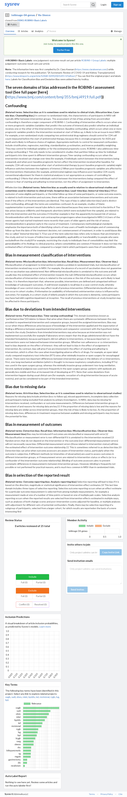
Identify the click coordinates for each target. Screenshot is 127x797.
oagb (7, 697)
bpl (6, 699)
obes (19, 697)
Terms (92, 794)
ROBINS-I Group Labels (93, 60)
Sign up (117, 4)
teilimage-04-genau (23, 15)
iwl (37, 697)
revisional (44, 697)
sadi (13, 697)
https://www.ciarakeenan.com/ (91, 69)
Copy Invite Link (110, 552)
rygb (52, 697)
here (7, 79)
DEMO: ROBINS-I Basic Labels (32, 20)
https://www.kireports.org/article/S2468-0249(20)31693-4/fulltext (40, 76)
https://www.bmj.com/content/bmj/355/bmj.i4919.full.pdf (53, 97)
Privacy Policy (107, 794)
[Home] (12, 5)
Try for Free (63, 50)
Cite (120, 794)
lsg (57, 697)
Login (103, 4)
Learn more (45, 626)
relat (25, 697)
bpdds (31, 697)
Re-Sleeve (44, 15)
